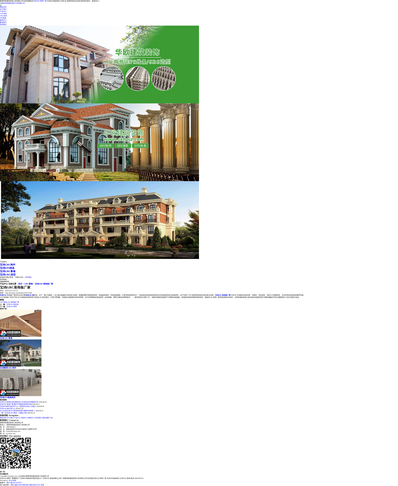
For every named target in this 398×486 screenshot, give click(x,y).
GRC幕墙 (28, 284)
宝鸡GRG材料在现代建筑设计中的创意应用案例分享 (19, 402)
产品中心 (3, 11)
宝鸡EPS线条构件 (8, 397)
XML (51, 418)
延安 (34, 485)
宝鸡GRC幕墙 (7, 271)
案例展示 (3, 22)
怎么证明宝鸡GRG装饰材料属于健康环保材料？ (17, 411)
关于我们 (3, 9)
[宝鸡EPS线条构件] (20, 395)
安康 (42, 485)
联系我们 (3, 24)
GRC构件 (3, 13)
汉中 (38, 485)
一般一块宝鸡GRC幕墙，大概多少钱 (13, 413)
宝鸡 (20, 485)
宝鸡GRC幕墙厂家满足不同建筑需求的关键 (16, 404)
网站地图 (45, 418)
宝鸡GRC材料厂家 (40, 1)
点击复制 (21, 476)
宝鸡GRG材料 (12, 306)
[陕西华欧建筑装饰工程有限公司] (12, 3)
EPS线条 (3, 18)
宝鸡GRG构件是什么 (7, 408)
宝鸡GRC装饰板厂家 (44, 284)
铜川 (27, 485)
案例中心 (31, 418)
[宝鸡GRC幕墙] (20, 336)
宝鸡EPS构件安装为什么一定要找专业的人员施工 (18, 406)
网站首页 (3, 7)
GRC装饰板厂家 (13, 302)
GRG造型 (3, 16)
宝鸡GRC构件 (7, 264)
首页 (20, 284)
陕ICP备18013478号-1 (14, 483)
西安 (12, 485)
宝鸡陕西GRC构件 (8, 368)
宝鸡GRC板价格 (12, 304)
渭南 (23, 485)
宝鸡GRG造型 (8, 274)
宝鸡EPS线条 (7, 268)
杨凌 (31, 485)
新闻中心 (3, 20)
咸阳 (16, 485)
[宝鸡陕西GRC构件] (20, 366)
